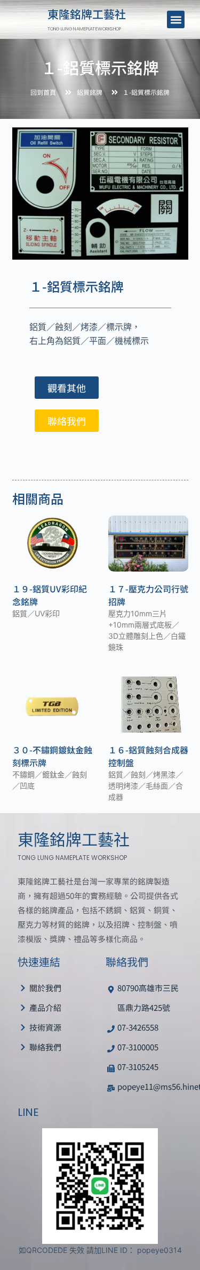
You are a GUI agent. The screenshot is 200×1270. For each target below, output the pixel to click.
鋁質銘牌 (89, 92)
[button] (176, 19)
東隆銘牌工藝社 (86, 14)
